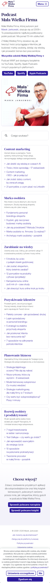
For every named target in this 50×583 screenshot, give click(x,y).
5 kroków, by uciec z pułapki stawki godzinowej (19, 260)
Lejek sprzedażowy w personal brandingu (16, 320)
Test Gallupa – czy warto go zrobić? (23, 437)
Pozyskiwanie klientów (19, 300)
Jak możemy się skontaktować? (25, 535)
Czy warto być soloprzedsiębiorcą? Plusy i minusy (23, 398)
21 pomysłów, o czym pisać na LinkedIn (25, 186)
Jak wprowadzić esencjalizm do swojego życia (20, 443)
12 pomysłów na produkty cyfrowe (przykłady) (18, 275)
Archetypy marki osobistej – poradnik (24, 235)
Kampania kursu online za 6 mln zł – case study (18, 283)
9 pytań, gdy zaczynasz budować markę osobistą (18, 222)
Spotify (21, 73)
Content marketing (17, 149)
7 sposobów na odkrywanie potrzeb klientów (19, 342)
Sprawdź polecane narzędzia (25, 504)
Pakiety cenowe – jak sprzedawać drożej (26, 314)
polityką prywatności (39, 567)
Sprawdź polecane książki (25, 510)
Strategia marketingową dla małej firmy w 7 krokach (19, 391)
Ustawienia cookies (25, 547)
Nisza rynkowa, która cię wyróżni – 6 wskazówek (18, 376)
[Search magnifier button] (6, 135)
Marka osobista (14, 198)
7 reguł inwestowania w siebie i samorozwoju (17, 431)
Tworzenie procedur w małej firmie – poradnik (18, 458)
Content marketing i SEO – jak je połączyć (17, 173)
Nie (40, 573)
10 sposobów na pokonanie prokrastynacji (19, 450)
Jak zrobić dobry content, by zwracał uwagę (18, 181)
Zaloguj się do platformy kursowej (25, 539)
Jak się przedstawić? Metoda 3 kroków (25, 227)
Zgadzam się (25, 579)
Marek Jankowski (9, 29)
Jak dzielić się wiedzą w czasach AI (23, 163)
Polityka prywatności (25, 543)
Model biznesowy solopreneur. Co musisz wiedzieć (21, 384)
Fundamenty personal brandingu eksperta (17, 214)
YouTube (8, 73)
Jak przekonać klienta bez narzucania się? (17, 335)
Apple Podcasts (37, 73)
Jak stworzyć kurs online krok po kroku (25, 288)
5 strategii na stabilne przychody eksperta (16, 327)
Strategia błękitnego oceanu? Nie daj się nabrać (19, 369)
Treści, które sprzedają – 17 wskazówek (25, 167)
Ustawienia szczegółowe (21, 573)
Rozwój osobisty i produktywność (16, 413)
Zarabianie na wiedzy (18, 247)
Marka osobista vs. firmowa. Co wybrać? (25, 231)
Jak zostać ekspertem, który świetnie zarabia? (17, 268)
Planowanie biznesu (17, 355)
